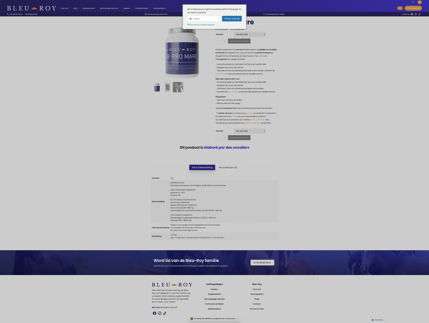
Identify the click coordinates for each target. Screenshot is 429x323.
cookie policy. (230, 318)
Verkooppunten (31, 14)
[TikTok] (419, 14)
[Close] (238, 318)
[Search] (413, 2)
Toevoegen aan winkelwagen (239, 41)
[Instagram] (416, 14)
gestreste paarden (253, 123)
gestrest (249, 113)
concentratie (221, 74)
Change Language (232, 18)
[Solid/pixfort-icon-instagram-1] (159, 313)
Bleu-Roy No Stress (258, 119)
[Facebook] (412, 14)
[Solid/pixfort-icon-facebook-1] (154, 313)
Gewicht (219, 34)
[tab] (202, 167)
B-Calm (234, 116)
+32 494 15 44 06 (16, 14)
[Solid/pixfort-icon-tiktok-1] (164, 313)
